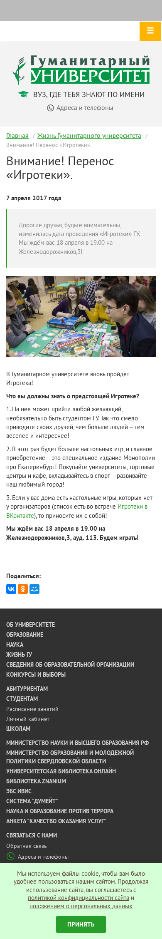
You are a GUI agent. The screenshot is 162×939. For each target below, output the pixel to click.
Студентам (22, 699)
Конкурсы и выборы (36, 674)
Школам (18, 729)
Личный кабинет (27, 719)
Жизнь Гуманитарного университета (89, 135)
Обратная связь (26, 846)
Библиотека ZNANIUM (36, 781)
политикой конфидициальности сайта (78, 898)
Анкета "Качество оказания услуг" (56, 821)
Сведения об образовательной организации (70, 664)
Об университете (30, 624)
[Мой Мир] (34, 589)
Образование (24, 634)
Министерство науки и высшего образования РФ (77, 743)
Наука (14, 644)
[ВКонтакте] (11, 589)
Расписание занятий (32, 709)
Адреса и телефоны (43, 856)
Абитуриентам (27, 689)
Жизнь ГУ (19, 654)
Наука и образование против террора (59, 811)
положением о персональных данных (81, 906)
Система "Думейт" (32, 801)
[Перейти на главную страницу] (81, 69)
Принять (81, 924)
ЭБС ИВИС (19, 791)
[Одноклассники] (23, 589)
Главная (17, 135)
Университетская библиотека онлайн (61, 771)
